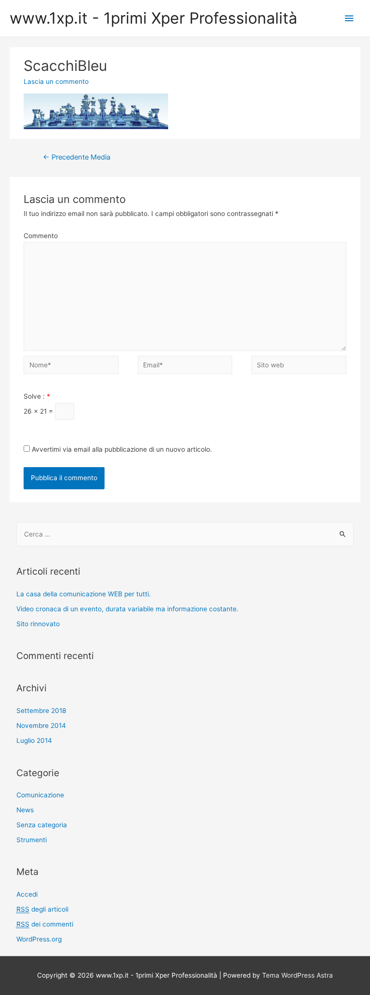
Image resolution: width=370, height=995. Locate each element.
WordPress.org (39, 939)
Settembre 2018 (41, 710)
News (25, 810)
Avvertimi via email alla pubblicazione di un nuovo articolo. (122, 449)
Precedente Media (76, 157)
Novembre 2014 (41, 725)
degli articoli (42, 909)
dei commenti (44, 924)
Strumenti (31, 840)
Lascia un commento (56, 81)
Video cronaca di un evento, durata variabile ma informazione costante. (127, 609)
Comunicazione (40, 795)
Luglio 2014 (34, 740)
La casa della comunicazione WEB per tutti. (83, 594)
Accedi (27, 894)
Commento (41, 236)
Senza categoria (41, 825)
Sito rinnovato (38, 624)
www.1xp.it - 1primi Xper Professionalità (153, 18)
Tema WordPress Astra (297, 975)
